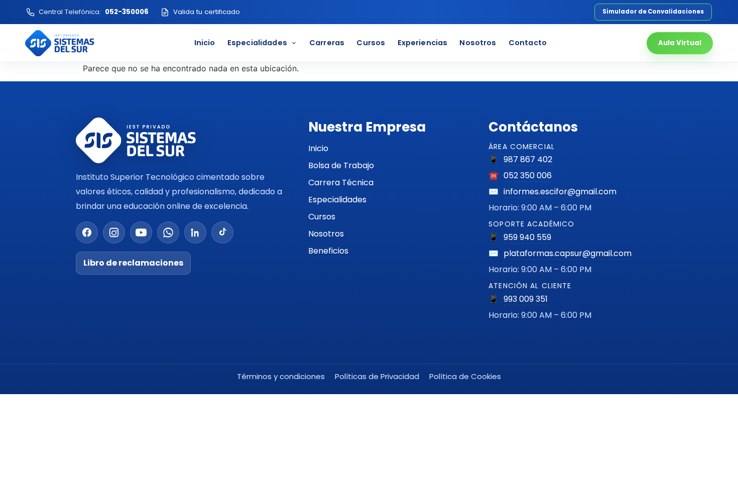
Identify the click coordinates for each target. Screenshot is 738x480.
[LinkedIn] (195, 232)
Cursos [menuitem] (370, 43)
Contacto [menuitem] (528, 43)
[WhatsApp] (168, 232)
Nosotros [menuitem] (477, 43)
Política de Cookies (465, 376)
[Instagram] (114, 232)
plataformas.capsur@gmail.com (568, 253)
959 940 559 (527, 237)
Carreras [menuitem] (326, 43)
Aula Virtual (679, 43)
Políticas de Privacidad (377, 376)
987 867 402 (528, 159)
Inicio (318, 148)
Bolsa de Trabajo (341, 165)
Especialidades (337, 199)
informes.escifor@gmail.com (560, 191)
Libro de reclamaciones (133, 263)
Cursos (321, 216)
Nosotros (326, 233)
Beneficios (328, 251)
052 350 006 (528, 175)
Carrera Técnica (341, 182)
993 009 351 (526, 299)
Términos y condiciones (281, 376)
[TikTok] (222, 232)
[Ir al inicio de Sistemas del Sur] (59, 43)
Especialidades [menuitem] (257, 43)
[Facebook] (87, 232)
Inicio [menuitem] (204, 43)
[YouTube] (141, 232)
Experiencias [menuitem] (423, 43)
